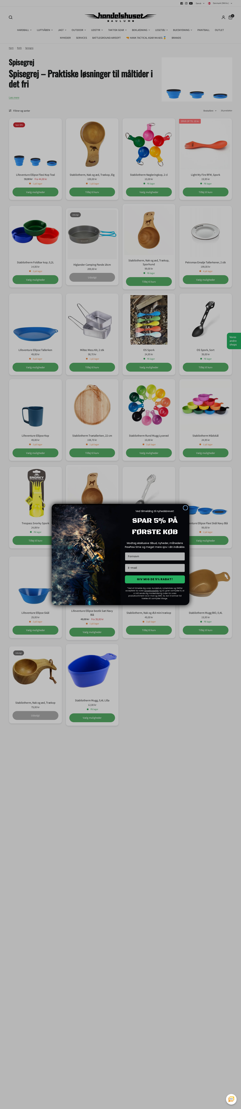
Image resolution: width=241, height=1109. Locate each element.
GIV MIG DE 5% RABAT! (155, 579)
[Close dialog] (185, 508)
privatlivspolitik (151, 590)
